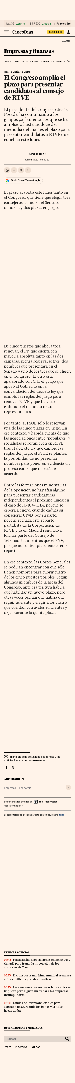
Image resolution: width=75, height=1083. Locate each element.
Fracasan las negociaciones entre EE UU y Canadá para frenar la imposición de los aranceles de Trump (37, 963)
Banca (8, 61)
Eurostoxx (21, 1047)
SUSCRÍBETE (55, 32)
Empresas (10, 787)
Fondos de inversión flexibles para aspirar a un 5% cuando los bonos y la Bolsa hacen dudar (33, 1006)
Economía (25, 787)
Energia (45, 61)
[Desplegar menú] (7, 32)
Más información (12, 805)
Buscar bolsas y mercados (23, 1027)
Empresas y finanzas (29, 51)
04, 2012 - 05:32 (37, 159)
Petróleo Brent (64, 23)
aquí (61, 814)
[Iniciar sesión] (68, 32)
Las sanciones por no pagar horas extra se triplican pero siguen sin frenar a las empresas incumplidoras (37, 991)
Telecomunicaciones (26, 61)
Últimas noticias (16, 952)
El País (66, 40)
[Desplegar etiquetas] (68, 787)
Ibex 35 (10, 23)
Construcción (61, 61)
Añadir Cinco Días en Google (25, 180)
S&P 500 (35, 23)
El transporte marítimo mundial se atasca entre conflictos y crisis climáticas (37, 977)
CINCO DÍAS (37, 154)
